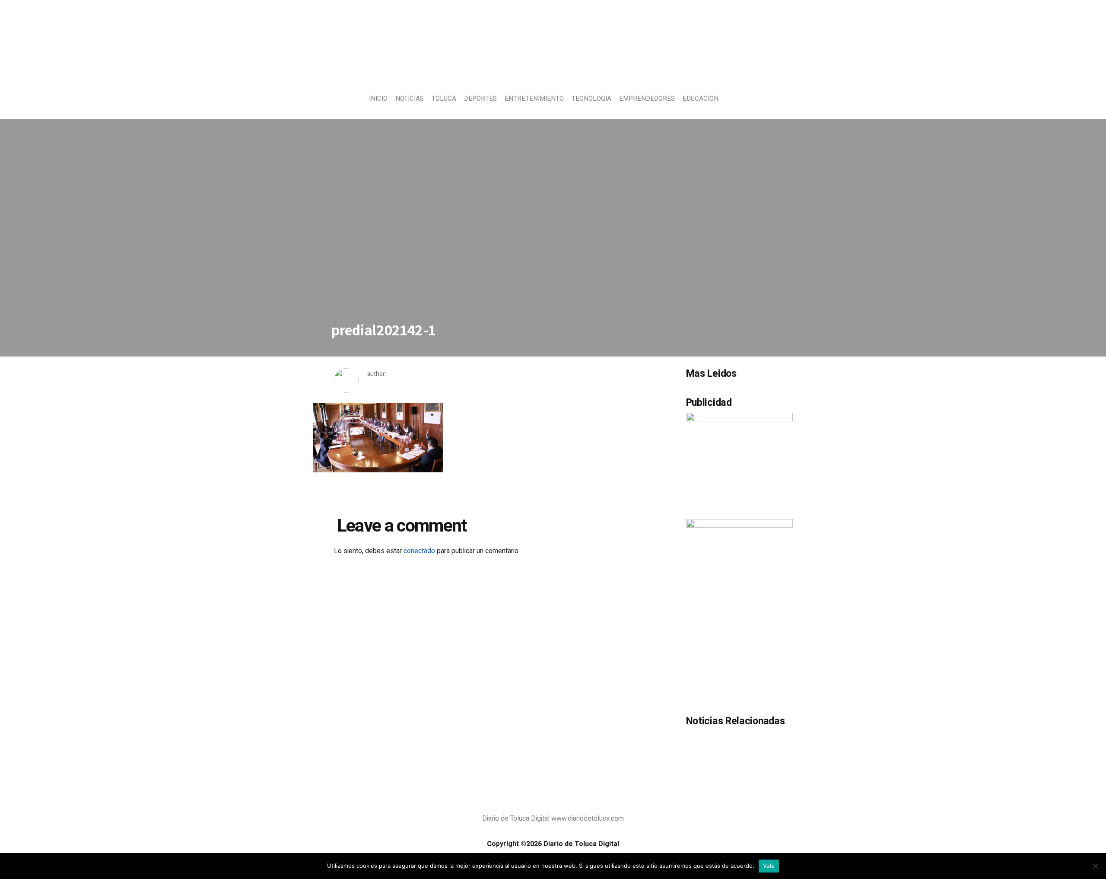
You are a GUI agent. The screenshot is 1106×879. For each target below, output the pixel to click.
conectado (419, 551)
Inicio (378, 98)
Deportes (480, 98)
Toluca (444, 98)
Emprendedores (647, 98)
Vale (769, 865)
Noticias (409, 98)
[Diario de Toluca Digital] (553, 67)
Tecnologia (591, 98)
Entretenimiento (534, 98)
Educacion (700, 98)
